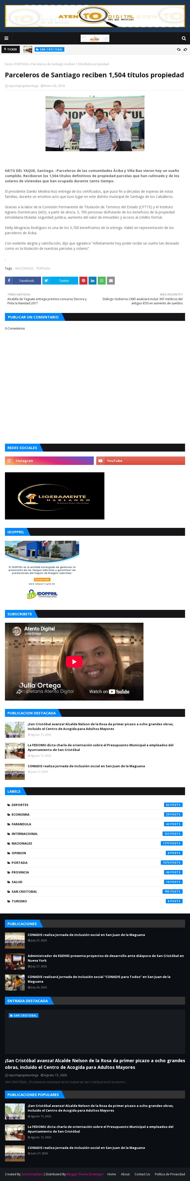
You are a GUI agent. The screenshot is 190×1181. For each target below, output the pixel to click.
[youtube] (140, 460)
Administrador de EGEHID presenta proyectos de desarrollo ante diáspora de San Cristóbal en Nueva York (106, 958)
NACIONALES (24, 268)
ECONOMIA (90, 814)
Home (111, 1174)
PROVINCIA (90, 872)
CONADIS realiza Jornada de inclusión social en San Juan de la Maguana (116, 49)
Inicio (8, 64)
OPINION (90, 853)
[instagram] (49, 460)
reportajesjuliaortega (23, 86)
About (125, 1174)
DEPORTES (90, 805)
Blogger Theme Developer (85, 1174)
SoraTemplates (32, 1174)
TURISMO (90, 901)
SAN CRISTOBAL (90, 891)
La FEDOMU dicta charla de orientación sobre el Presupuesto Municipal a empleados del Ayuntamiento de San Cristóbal (100, 747)
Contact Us (142, 1174)
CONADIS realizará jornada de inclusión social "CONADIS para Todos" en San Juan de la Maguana (99, 979)
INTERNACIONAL (90, 833)
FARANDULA (90, 824)
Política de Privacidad (170, 1174)
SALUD (90, 882)
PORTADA (22, 64)
